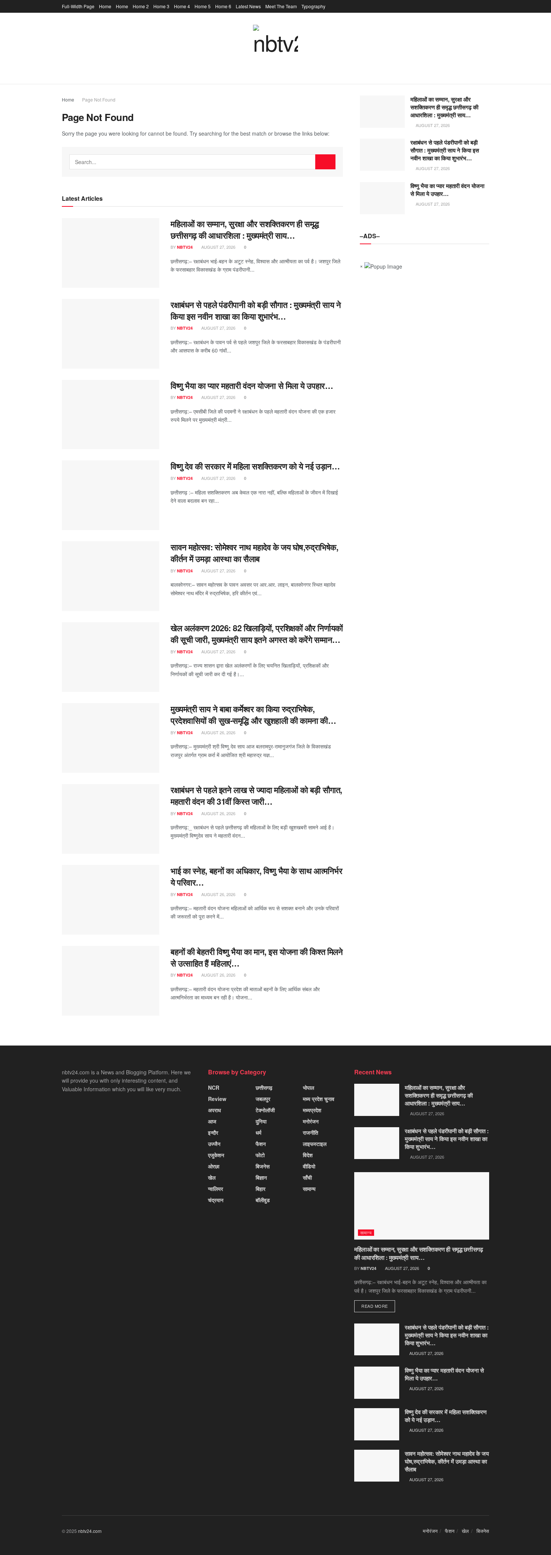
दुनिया (261, 1121)
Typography (313, 6)
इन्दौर (213, 1132)
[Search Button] (325, 161)
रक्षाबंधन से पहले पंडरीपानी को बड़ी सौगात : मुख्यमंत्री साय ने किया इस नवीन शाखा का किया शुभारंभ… (256, 310)
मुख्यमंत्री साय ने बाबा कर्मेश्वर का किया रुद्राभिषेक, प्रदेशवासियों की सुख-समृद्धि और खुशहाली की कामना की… (253, 714)
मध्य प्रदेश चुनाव (318, 1098)
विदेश (308, 1155)
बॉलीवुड (263, 1200)
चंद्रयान (215, 1200)
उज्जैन (214, 1143)
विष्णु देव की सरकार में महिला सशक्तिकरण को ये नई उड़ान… (255, 466)
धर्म (258, 1132)
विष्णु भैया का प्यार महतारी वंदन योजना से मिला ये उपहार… (252, 385)
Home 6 (223, 6)
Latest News (248, 6)
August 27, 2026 (217, 247)
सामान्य (309, 1188)
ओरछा (213, 1166)
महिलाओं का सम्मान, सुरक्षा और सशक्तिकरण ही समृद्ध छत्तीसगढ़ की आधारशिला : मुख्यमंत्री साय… (245, 229)
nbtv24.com (90, 1531)
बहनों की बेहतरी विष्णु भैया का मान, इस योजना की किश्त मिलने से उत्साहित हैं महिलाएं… (257, 957)
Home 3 (161, 6)
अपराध (214, 1110)
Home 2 (141, 6)
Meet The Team (281, 6)
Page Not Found (98, 99)
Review (217, 1098)
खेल (212, 1177)
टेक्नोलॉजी (265, 1110)
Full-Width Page (78, 6)
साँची (307, 1177)
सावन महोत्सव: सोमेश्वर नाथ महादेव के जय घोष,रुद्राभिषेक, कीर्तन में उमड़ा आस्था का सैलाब (254, 553)
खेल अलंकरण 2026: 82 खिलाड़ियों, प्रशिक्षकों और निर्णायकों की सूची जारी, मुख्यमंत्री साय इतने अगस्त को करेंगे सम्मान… (257, 633)
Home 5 (203, 6)
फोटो (260, 1155)
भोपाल (308, 1087)
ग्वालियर (215, 1188)
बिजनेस (263, 1166)
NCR (213, 1087)
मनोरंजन (311, 1121)
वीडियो (309, 1166)
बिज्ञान (261, 1177)
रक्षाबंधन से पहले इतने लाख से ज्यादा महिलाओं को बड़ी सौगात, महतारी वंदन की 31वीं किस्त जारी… (256, 795)
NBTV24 (185, 247)
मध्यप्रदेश (312, 1110)
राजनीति (310, 1132)
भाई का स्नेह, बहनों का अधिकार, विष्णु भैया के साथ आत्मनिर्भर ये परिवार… (256, 876)
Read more (374, 1306)
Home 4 (182, 6)
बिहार (260, 1188)
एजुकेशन (216, 1155)
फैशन (261, 1143)
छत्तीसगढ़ (264, 1087)
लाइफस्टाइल (314, 1143)
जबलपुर (263, 1098)
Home (105, 6)
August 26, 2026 (217, 732)
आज (212, 1121)
